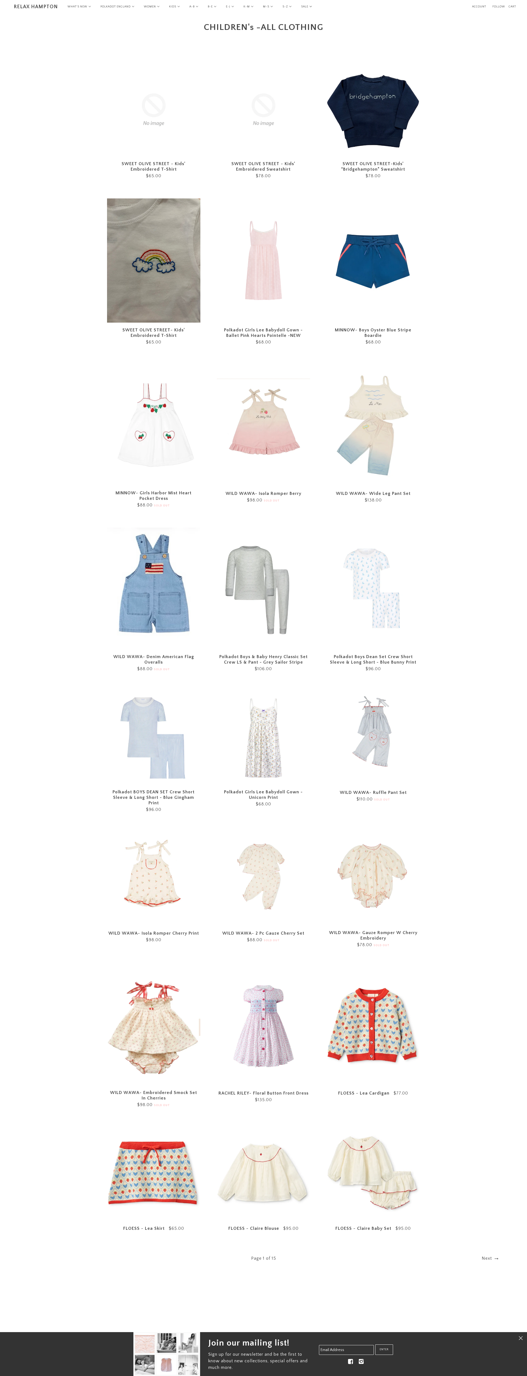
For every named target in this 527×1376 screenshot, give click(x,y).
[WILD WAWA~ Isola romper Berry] (263, 425)
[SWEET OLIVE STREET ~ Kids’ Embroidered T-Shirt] (153, 109)
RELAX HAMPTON (36, 7)
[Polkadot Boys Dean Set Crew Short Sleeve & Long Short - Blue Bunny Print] (373, 588)
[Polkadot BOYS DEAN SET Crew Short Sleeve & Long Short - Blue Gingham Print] (153, 738)
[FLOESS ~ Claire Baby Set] (373, 1173)
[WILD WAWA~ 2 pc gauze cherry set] (263, 878)
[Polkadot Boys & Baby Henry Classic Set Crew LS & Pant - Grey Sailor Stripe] (263, 588)
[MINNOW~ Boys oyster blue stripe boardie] (373, 260)
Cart (512, 6)
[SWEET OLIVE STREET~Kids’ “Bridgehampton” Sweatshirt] (373, 109)
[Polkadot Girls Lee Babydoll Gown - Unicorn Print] (263, 738)
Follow (498, 6)
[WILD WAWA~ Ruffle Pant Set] (373, 738)
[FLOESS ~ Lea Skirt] (153, 1173)
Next (487, 1258)
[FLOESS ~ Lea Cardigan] (373, 1026)
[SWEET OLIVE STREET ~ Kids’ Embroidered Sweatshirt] (263, 109)
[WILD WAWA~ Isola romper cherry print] (153, 878)
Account (479, 6)
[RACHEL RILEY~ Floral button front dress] (263, 1026)
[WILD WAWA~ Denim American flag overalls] (153, 588)
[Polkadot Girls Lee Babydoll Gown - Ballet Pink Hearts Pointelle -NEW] (263, 260)
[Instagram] (361, 1361)
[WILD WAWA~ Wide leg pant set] (373, 425)
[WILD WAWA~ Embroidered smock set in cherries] (153, 1026)
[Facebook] (350, 1361)
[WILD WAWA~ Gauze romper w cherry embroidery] (373, 878)
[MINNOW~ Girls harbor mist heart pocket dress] (153, 425)
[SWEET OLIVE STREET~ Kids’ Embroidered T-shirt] (153, 260)
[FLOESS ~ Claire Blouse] (263, 1173)
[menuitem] (79, 6)
